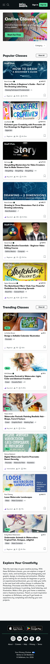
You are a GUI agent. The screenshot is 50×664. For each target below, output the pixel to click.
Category (38, 45)
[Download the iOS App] (16, 628)
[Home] (23, 5)
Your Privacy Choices (23, 652)
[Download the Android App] (34, 628)
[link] (25, 80)
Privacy (32, 644)
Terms (40, 644)
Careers (18, 644)
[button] (3, 4)
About (10, 644)
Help (25, 644)
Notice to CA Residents (25, 655)
